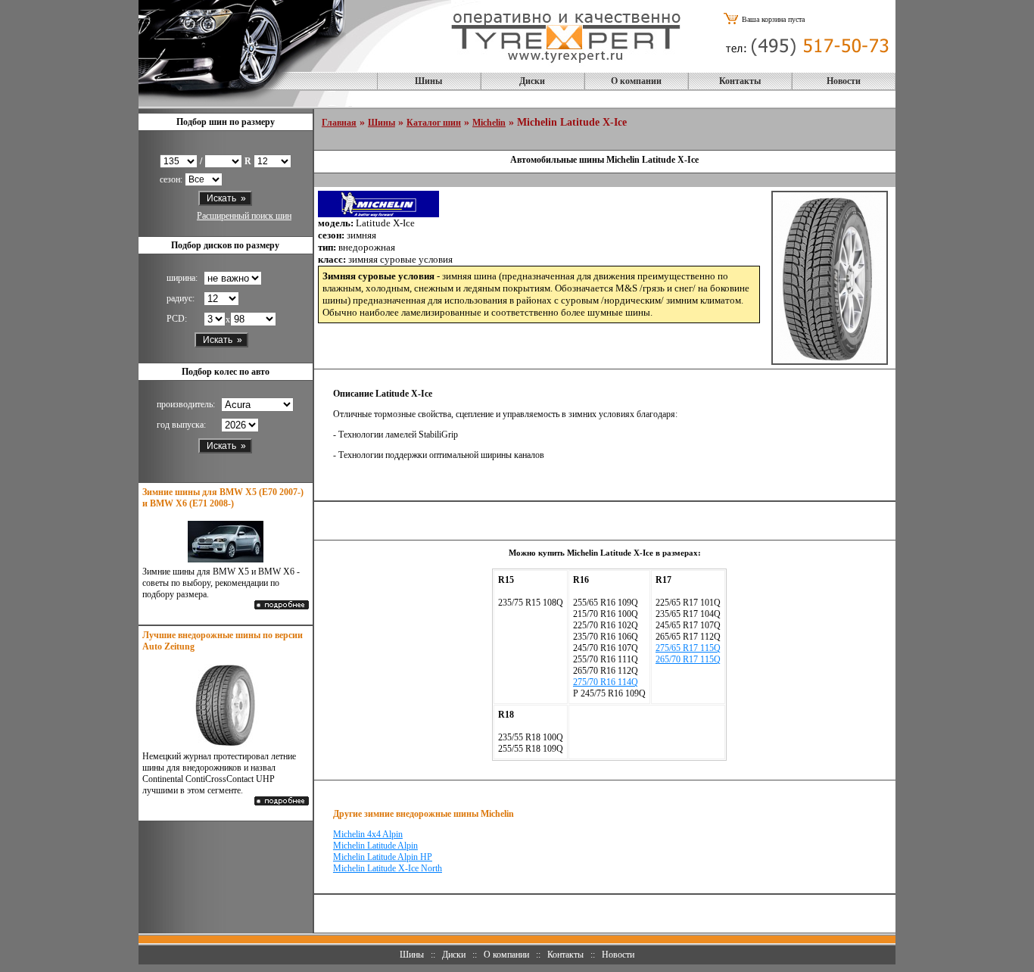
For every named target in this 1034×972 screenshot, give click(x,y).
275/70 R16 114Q (605, 682)
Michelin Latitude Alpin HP (382, 857)
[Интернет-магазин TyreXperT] (566, 67)
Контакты (740, 81)
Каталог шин (433, 122)
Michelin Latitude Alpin (375, 845)
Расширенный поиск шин (244, 215)
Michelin (489, 122)
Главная (339, 122)
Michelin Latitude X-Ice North (387, 868)
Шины (428, 81)
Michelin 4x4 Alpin (368, 834)
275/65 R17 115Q (688, 648)
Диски (532, 81)
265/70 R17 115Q (688, 659)
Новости (844, 81)
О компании (636, 81)
